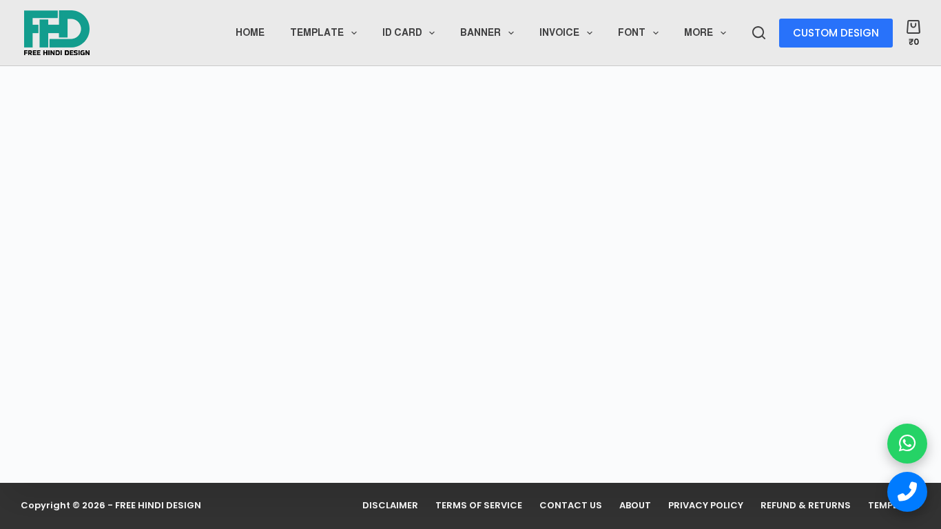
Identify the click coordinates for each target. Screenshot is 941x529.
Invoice (559, 32)
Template (317, 32)
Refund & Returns (806, 506)
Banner (480, 32)
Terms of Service (478, 506)
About (635, 506)
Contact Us (570, 506)
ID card (402, 32)
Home (250, 32)
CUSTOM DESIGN (836, 32)
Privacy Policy (705, 506)
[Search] (758, 32)
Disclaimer (390, 506)
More (698, 32)
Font (631, 32)
